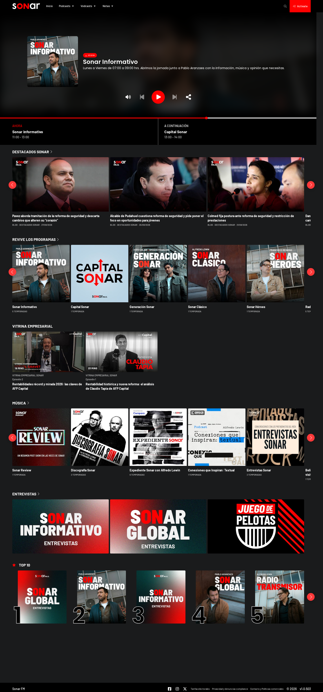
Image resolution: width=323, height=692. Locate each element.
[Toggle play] (158, 97)
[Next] (174, 97)
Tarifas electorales (200, 688)
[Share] (188, 97)
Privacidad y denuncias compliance (230, 688)
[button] (49, 6)
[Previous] (142, 97)
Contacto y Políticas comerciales (266, 688)
